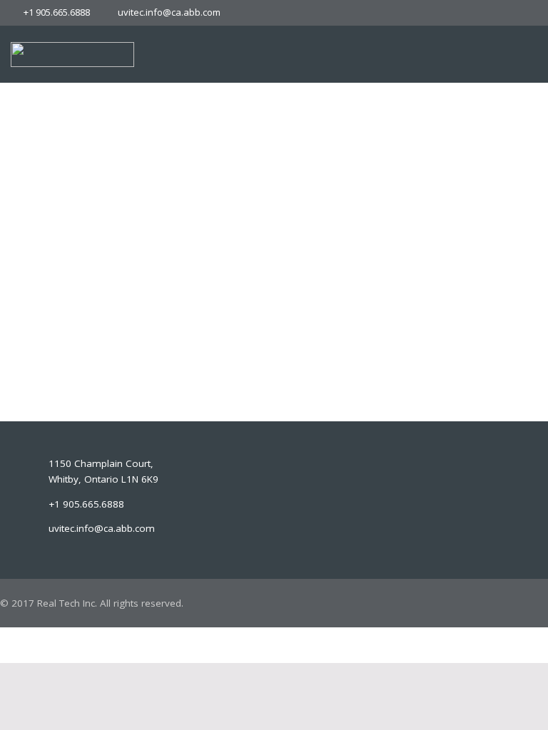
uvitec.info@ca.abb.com (169, 12)
